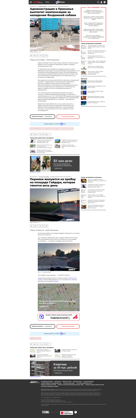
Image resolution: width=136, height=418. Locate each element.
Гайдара (55, 281)
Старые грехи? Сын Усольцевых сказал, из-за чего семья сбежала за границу (96, 196)
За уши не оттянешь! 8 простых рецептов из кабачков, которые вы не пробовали (97, 181)
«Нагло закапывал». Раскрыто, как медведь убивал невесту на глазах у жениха (96, 47)
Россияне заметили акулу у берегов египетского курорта (96, 102)
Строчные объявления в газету (84, 383)
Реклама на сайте (66, 381)
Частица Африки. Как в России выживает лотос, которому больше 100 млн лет (96, 57)
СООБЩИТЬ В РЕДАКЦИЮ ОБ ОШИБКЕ (49, 386)
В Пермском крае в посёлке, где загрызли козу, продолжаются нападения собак (69, 141)
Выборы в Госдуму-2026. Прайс (48, 384)
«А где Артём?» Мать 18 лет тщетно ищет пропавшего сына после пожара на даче (96, 191)
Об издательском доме (47, 381)
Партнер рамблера (54, 412)
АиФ (39, 52)
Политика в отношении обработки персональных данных (53, 400)
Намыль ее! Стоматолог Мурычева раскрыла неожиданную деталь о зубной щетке (96, 201)
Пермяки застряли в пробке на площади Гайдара (69, 350)
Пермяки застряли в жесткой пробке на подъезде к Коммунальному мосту (69, 356)
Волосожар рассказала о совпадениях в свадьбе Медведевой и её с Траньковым (93, 37)
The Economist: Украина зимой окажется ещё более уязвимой (94, 81)
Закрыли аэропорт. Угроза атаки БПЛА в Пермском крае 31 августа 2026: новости (93, 31)
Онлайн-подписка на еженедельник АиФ (51, 383)
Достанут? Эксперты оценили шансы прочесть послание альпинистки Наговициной (97, 52)
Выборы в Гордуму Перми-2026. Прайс (94, 384)
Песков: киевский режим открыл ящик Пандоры (95, 92)
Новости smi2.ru (35, 172)
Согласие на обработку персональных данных (50, 399)
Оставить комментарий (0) (68, 116)
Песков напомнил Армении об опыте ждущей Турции (96, 87)
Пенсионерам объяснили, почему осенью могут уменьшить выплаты (95, 97)
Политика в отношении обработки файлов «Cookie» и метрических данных (56, 402)
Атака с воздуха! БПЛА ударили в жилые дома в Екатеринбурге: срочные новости (93, 24)
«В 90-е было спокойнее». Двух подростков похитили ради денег (96, 67)
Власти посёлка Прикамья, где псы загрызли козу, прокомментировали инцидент (44, 146)
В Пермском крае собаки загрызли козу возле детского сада (69, 146)
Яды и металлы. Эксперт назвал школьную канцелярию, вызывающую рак (95, 73)
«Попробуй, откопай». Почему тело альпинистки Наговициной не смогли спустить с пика (96, 186)
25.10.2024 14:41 (33, 6)
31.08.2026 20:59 (34, 176)
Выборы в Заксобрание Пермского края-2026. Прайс (71, 384)
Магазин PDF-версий (89, 381)
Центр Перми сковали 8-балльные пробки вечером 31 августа (57, 302)
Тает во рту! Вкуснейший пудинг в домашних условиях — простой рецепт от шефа (96, 206)
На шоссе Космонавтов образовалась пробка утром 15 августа (44, 356)
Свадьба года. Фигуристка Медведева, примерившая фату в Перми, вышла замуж (93, 12)
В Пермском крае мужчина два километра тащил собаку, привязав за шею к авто (44, 141)
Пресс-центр (58, 381)
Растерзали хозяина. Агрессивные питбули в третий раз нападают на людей (93, 18)
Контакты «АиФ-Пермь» (69, 383)
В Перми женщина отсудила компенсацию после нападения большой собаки (44, 151)
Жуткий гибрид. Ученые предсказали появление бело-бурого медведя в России (97, 62)
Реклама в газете (77, 381)
